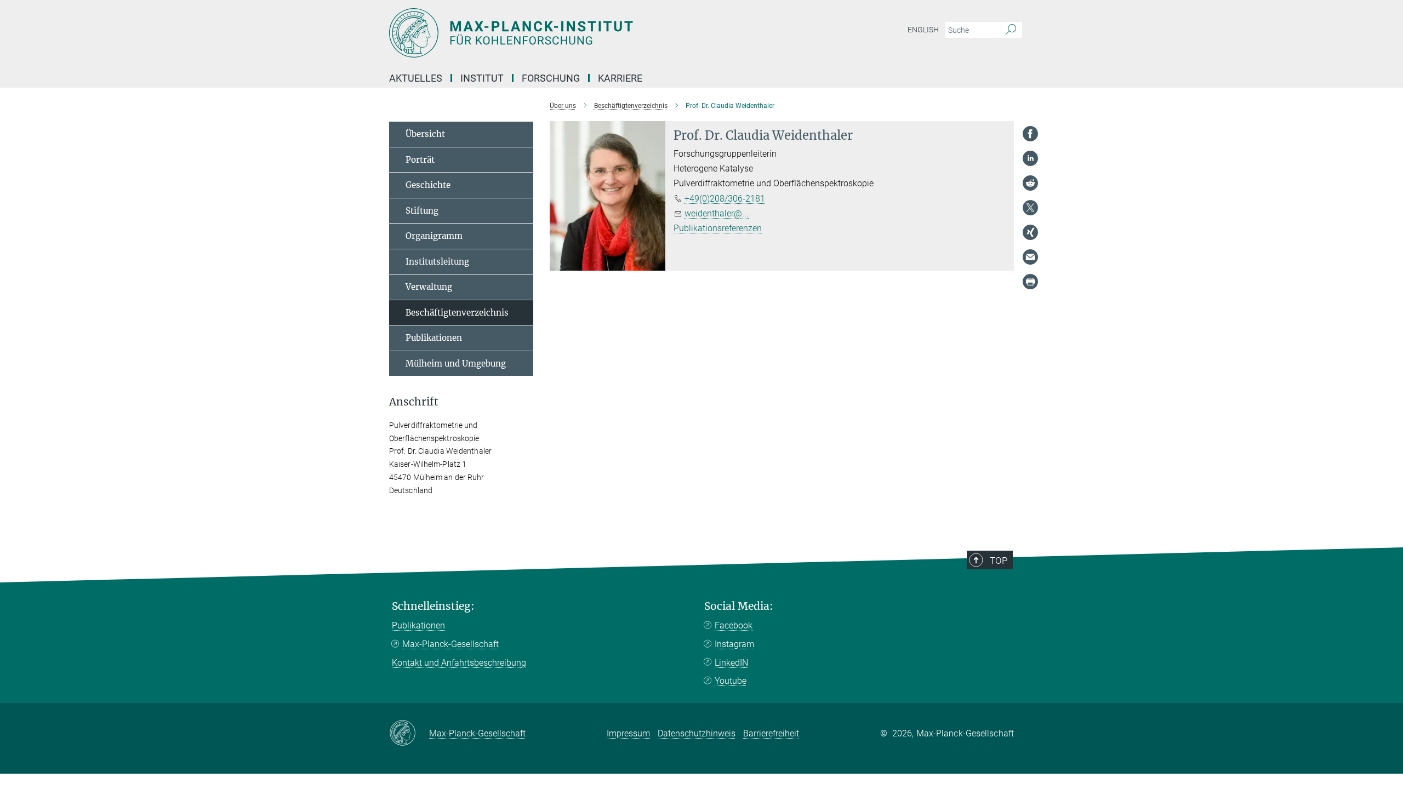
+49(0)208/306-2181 (725, 198)
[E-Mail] (1030, 257)
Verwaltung (429, 287)
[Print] (1030, 281)
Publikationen (434, 338)
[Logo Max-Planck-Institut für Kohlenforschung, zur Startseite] (594, 33)
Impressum (628, 733)
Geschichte (428, 185)
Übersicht (425, 134)
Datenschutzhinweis (696, 733)
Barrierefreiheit (771, 733)
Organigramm (434, 236)
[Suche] (1011, 30)
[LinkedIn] (1030, 158)
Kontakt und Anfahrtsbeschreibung (459, 663)
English (923, 29)
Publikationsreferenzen (718, 228)
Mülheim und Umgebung (456, 363)
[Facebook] (1030, 133)
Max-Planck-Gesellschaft (450, 644)
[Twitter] (1030, 207)
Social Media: (738, 606)
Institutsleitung (437, 261)
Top (998, 560)
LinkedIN (731, 663)
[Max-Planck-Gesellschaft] (409, 734)
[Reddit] (1030, 183)
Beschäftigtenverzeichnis (457, 312)
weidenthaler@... (717, 213)
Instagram (734, 644)
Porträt (420, 160)
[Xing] (1030, 232)
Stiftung (422, 210)
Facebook (733, 625)
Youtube (730, 681)
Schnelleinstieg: (433, 606)
